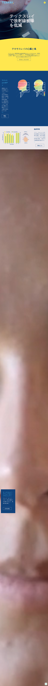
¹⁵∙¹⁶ (2, 112)
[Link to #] (45, 3)
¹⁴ (34, 141)
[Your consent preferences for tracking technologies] (46, 684)
